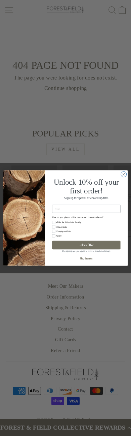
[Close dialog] (124, 174)
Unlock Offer (86, 245)
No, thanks (86, 258)
